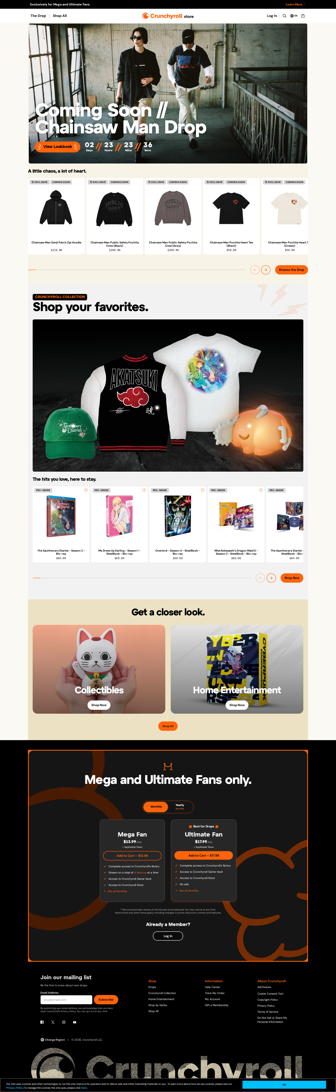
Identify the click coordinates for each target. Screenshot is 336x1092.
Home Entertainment (161, 999)
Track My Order (215, 993)
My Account (212, 999)
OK (284, 1084)
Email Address (49, 992)
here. (84, 1088)
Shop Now (291, 578)
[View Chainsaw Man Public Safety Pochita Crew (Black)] (115, 208)
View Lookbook (57, 147)
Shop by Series (157, 1005)
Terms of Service (267, 1011)
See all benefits (117, 891)
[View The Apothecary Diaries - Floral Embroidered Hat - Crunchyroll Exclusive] (73, 426)
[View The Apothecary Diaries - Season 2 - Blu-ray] (61, 516)
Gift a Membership (216, 1005)
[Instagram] (63, 1022)
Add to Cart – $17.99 (203, 855)
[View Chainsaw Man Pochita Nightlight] (249, 426)
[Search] (284, 16)
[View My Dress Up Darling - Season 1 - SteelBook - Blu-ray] (119, 516)
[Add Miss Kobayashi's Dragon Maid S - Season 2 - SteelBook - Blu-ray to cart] (261, 490)
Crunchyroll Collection (162, 993)
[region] (168, 216)
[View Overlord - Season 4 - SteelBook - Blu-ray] (178, 516)
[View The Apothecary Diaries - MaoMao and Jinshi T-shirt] (222, 365)
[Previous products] (255, 270)
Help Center (212, 987)
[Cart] (303, 16)
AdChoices (264, 987)
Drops (152, 987)
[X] (53, 1022)
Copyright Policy (267, 999)
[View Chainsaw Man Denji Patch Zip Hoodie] (56, 208)
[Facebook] (42, 1022)
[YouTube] (74, 1022)
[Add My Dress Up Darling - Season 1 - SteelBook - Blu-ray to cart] (144, 490)
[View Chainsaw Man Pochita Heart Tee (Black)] (231, 208)
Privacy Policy (266, 1005)
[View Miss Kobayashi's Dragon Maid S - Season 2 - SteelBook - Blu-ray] (236, 516)
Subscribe (106, 1000)
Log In (272, 15)
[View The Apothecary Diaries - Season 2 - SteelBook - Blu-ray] (294, 516)
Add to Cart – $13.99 (132, 856)
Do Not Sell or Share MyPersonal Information (272, 1020)
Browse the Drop (291, 270)
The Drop (38, 15)
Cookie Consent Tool (270, 993)
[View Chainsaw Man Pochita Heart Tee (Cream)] (290, 208)
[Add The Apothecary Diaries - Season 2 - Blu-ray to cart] (86, 490)
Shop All (60, 15)
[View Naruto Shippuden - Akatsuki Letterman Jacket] (157, 407)
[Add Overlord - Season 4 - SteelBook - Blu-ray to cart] (203, 490)
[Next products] (265, 270)
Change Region (55, 1039)
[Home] (168, 16)
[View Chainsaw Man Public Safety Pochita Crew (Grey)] (173, 208)
